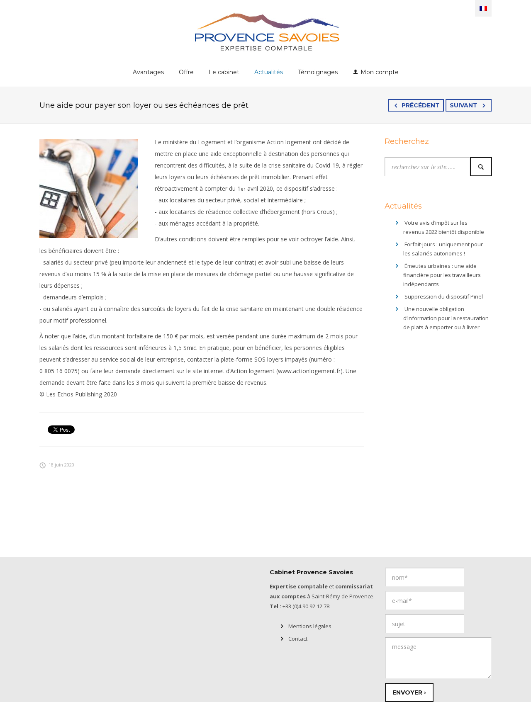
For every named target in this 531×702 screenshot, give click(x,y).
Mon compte (379, 72)
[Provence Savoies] (265, 31)
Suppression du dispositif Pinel (443, 296)
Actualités (268, 72)
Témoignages (318, 72)
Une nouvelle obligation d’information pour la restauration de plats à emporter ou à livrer (446, 318)
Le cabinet (224, 72)
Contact (297, 638)
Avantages (148, 72)
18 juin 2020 (61, 465)
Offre (186, 72)
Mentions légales (309, 626)
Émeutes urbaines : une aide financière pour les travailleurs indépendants (442, 275)
